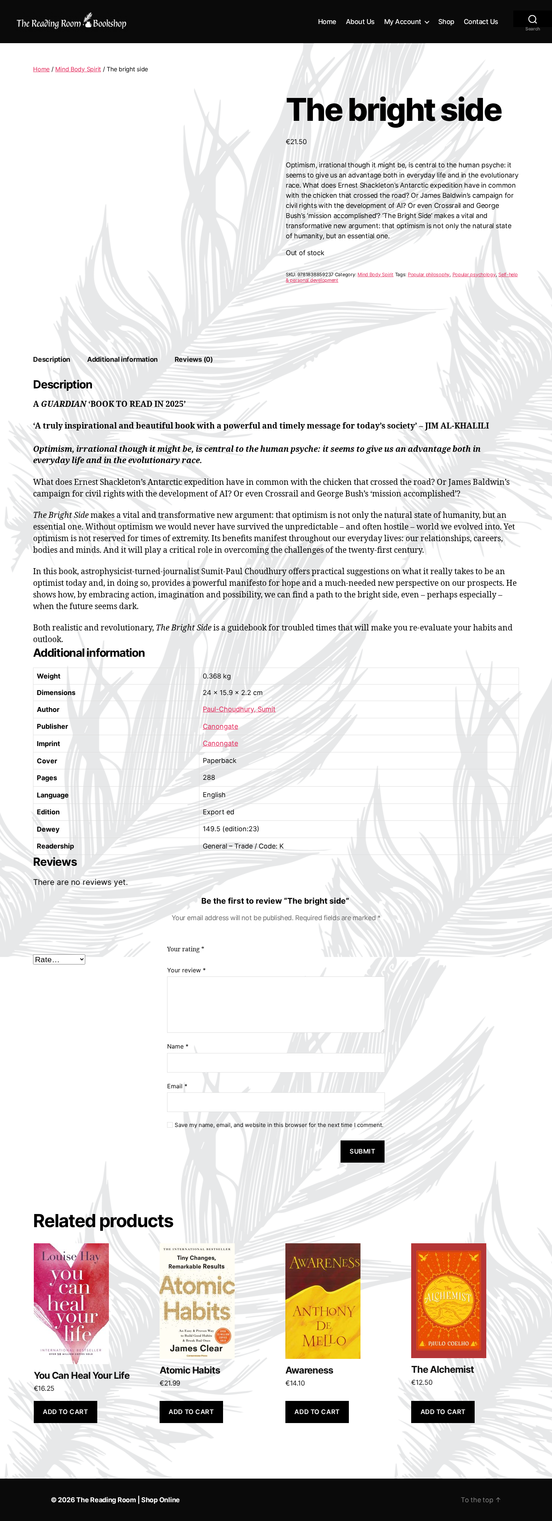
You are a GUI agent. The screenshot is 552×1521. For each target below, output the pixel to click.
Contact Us (481, 22)
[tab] (51, 359)
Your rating (185, 949)
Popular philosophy (428, 274)
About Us (360, 22)
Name (178, 1046)
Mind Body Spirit (78, 69)
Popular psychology (474, 274)
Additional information (122, 359)
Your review (186, 970)
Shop (446, 22)
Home (327, 22)
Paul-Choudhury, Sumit (239, 709)
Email (177, 1086)
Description (51, 359)
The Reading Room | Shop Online (128, 1500)
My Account (402, 22)
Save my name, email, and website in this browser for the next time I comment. (279, 1125)
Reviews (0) (194, 359)
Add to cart (65, 1412)
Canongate (220, 726)
